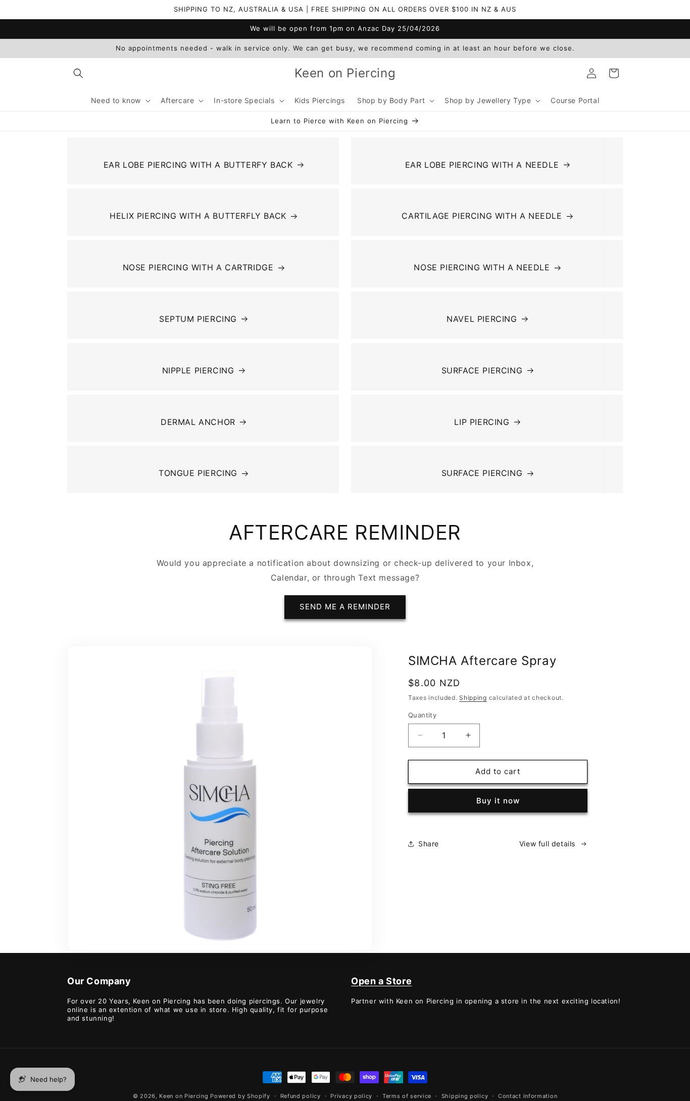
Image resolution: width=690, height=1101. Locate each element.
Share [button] (428, 843)
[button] (78, 73)
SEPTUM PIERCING (198, 319)
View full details (547, 843)
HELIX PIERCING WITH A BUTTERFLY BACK (198, 216)
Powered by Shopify (240, 1095)
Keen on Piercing (183, 1095)
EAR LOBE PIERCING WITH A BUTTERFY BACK (198, 165)
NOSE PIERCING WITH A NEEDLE (482, 267)
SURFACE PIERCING (482, 370)
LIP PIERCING (481, 422)
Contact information (527, 1095)
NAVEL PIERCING (482, 319)
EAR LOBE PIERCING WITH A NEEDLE (482, 165)
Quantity (422, 715)
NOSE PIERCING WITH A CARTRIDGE (198, 267)
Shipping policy (464, 1095)
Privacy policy (351, 1095)
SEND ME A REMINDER (345, 606)
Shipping (473, 697)
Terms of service (406, 1095)
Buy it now (498, 800)
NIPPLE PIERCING (198, 370)
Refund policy (300, 1095)
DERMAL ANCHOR (198, 422)
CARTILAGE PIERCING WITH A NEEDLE (482, 216)
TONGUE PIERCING (198, 473)
